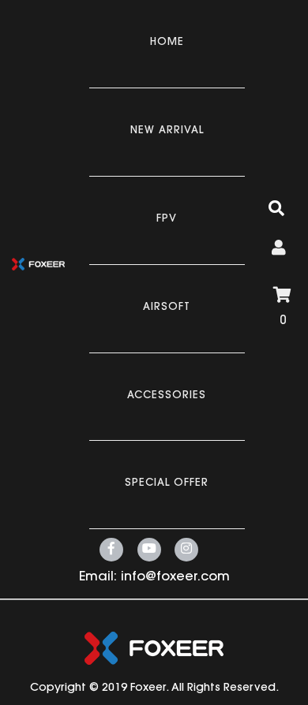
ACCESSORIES (166, 395)
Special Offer (166, 483)
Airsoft (166, 307)
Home (167, 42)
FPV (166, 219)
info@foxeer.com (175, 577)
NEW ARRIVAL (167, 130)
